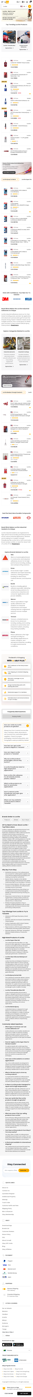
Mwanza (4, 1311)
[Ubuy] (7, 2)
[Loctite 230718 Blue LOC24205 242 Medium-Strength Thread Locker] (5, 442)
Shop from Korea (8, 1374)
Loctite (29, 60)
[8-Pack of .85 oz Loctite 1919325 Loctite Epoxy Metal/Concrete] (5, 219)
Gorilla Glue (7, 820)
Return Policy (6, 1234)
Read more (15, 325)
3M (15, 820)
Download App (7, 1225)
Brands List (5, 1228)
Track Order (6, 1202)
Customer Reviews (8, 1231)
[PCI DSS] (6, 1360)
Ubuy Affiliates (7, 1249)
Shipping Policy (7, 1208)
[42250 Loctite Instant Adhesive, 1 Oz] (5, 101)
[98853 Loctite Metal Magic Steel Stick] (5, 265)
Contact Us (6, 1191)
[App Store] (7, 1345)
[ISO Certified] (19, 1360)
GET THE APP (24, 1393)
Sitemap (4, 1199)
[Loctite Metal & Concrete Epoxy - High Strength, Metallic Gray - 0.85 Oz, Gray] (5, 241)
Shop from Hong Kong (22, 1371)
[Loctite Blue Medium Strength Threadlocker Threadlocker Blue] (5, 470)
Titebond (23, 820)
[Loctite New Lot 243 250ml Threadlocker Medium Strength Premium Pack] (5, 485)
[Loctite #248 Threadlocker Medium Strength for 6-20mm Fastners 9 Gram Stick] (5, 429)
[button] (19, 2)
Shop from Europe (21, 1376)
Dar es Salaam (7, 1308)
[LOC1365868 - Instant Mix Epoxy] (5, 126)
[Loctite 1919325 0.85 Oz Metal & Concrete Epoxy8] (5, 253)
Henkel (29, 98)
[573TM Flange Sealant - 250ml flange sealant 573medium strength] (5, 415)
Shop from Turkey (9, 1376)
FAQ (3, 1237)
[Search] (29, 6)
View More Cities (7, 1332)
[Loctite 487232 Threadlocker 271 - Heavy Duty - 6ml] (5, 75)
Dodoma (5, 1323)
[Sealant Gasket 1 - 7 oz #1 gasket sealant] (5, 139)
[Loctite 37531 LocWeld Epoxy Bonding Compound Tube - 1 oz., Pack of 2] (5, 278)
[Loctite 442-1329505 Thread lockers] (5, 63)
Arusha (4, 1317)
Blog (3, 1246)
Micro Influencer (7, 1211)
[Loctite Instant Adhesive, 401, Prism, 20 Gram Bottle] (5, 88)
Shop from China (21, 1374)
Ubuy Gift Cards (7, 1243)
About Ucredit (6, 1240)
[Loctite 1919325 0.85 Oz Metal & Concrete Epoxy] (5, 192)
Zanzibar (5, 1314)
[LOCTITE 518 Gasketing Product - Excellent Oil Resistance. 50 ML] (5, 151)
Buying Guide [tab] (16, 716)
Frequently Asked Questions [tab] (16, 712)
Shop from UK (19, 1369)
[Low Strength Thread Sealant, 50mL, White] (5, 498)
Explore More (8, 49)
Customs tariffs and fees (10, 1205)
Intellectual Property (8, 1196)
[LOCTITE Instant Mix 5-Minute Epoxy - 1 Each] (5, 114)
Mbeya (4, 1320)
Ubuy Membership (8, 1214)
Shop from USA (8, 1369)
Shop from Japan (9, 1371)
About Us (5, 1188)
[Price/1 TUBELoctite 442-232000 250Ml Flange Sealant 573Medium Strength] (5, 403)
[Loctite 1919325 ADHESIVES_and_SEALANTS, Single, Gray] (5, 206)
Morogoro (5, 1326)
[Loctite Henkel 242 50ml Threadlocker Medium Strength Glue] (5, 456)
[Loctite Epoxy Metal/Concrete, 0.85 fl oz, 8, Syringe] (5, 230)
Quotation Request (8, 1194)
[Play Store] (18, 1345)
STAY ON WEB (9, 1393)
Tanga (4, 1329)
